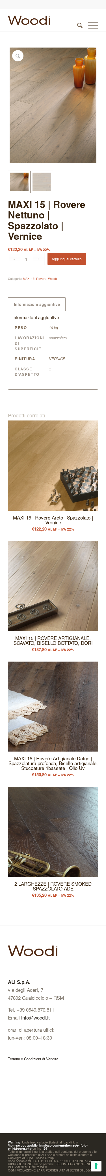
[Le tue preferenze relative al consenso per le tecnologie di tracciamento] (96, 1166)
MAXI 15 (28, 278)
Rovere (41, 278)
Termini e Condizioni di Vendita (33, 1058)
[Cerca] (77, 20)
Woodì (52, 278)
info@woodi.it (35, 1017)
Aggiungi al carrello (67, 258)
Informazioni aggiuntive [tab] (37, 304)
